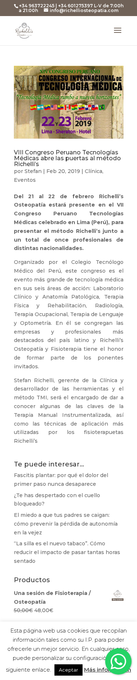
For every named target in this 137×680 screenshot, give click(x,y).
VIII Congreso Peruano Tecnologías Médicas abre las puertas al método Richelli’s (67, 158)
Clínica (93, 171)
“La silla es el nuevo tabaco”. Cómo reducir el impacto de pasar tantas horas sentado (67, 552)
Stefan (33, 171)
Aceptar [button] (68, 670)
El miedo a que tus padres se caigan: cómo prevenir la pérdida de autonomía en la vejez (66, 524)
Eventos (25, 180)
